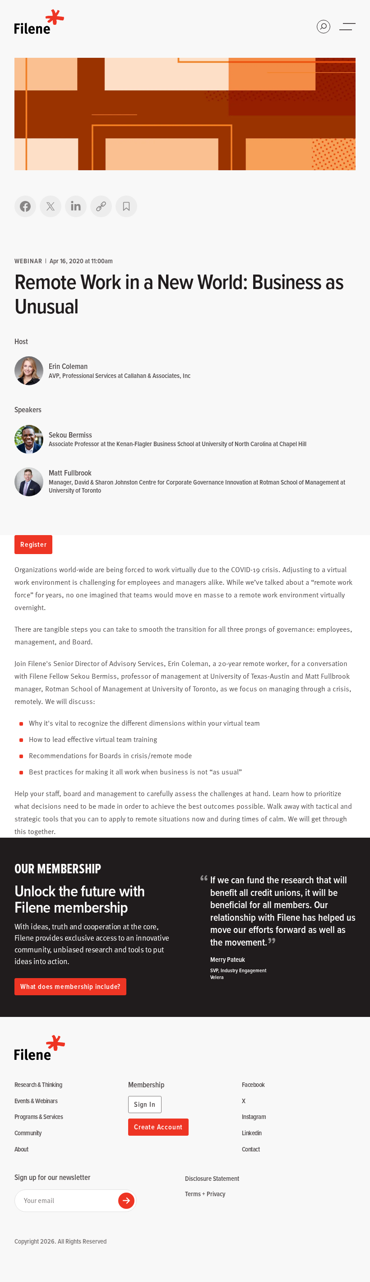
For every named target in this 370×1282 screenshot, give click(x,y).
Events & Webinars (35, 1101)
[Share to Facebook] (25, 206)
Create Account (158, 1127)
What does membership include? (70, 986)
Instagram (254, 1117)
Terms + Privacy (205, 1193)
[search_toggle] (323, 26)
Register (33, 544)
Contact (250, 1149)
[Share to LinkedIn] (76, 206)
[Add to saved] (126, 206)
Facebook (253, 1085)
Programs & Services (38, 1117)
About (21, 1149)
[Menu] (348, 26)
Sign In (145, 1104)
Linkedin (252, 1133)
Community (27, 1133)
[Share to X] (50, 206)
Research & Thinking (38, 1085)
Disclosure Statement (212, 1178)
